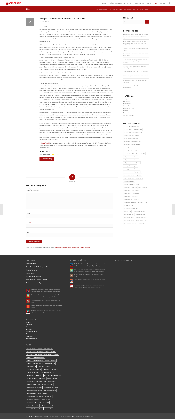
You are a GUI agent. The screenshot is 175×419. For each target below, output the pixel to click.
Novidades (126, 113)
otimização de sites (140, 214)
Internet (126, 106)
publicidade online (129, 220)
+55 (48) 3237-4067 (56, 416)
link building (139, 178)
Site (28, 232)
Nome (28, 213)
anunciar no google (137, 132)
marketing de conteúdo (130, 187)
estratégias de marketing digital (132, 175)
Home (105, 9)
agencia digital (138, 129)
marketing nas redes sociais (131, 199)
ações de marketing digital (131, 138)
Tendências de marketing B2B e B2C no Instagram (135, 71)
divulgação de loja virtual (130, 169)
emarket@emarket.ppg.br (74, 416)
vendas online (141, 223)
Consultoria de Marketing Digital (36, 280)
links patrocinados (129, 181)
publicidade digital (129, 217)
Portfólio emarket (128, 115)
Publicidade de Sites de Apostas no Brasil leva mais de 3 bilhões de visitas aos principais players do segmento (135, 36)
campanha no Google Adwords (132, 150)
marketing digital (142, 187)
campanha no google (129, 147)
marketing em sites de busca (131, 196)
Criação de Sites (31, 263)
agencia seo (127, 132)
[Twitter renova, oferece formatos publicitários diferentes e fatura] (1, 209)
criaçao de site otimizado (130, 156)
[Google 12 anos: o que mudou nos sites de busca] (30, 22)
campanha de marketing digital (132, 144)
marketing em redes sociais (131, 193)
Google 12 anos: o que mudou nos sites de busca (62, 18)
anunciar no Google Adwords (131, 135)
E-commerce (127, 103)
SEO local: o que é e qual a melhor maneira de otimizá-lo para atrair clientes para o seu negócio (135, 67)
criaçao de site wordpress (131, 160)
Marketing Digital (128, 108)
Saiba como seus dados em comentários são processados (72, 247)
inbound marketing (129, 178)
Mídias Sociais (30, 273)
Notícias (115, 9)
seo (146, 220)
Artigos (120, 9)
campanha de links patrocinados (132, 141)
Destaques (126, 101)
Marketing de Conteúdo (33, 276)
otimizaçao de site (129, 214)
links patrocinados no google (131, 184)
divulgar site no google (130, 166)
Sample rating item (45, 154)
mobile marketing (128, 205)
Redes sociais (139, 220)
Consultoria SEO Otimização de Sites (38, 267)
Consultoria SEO (140, 153)
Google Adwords (31, 270)
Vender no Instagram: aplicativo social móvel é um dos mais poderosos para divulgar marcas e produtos (135, 60)
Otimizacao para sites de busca (132, 208)
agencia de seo (128, 129)
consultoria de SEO (129, 153)
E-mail (29, 223)
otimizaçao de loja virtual (139, 211)
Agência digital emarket (40, 416)
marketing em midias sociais (131, 190)
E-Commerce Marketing (33, 283)
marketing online (142, 202)
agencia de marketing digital (131, 126)
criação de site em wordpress (132, 163)
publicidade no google (141, 217)
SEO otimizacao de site (130, 223)
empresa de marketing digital (132, 172)
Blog (28, 9)
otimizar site (127, 211)
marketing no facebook (130, 202)
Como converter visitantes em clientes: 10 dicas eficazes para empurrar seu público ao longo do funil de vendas (135, 43)
